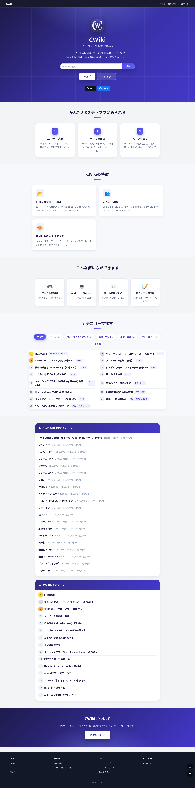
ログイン (185, 3)
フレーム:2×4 (46, 472)
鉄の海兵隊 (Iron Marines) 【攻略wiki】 (56, 367)
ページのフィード (107, 767)
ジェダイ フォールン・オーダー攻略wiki (127, 367)
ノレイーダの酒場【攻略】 (119, 360)
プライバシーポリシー (64, 767)
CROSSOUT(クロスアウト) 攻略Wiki (54, 360)
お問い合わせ (97, 735)
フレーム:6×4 (46, 521)
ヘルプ (162, 3)
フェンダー (44, 479)
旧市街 (42, 542)
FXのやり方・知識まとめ (118, 383)
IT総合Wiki (41, 353)
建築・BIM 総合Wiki (116, 399)
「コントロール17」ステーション (56, 500)
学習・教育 (127, 336)
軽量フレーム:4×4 (48, 556)
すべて (40, 336)
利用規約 (58, 763)
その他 (97, 343)
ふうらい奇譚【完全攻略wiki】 (51, 374)
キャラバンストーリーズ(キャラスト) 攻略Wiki (130, 353)
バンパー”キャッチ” (49, 563)
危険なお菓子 (45, 528)
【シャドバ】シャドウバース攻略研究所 (55, 399)
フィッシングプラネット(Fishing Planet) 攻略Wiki (59, 383)
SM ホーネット (46, 535)
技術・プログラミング (79, 336)
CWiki (9, 4)
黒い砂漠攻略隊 (114, 374)
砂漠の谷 (43, 486)
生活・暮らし (149, 336)
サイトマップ (105, 763)
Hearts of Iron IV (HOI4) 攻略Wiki (53, 392)
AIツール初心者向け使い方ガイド (52, 406)
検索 (128, 66)
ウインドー (44, 444)
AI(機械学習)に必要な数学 (119, 392)
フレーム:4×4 (46, 458)
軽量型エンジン (46, 549)
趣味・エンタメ (106, 336)
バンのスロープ (46, 451)
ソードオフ (44, 507)
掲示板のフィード (107, 772)
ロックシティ (45, 570)
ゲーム (54, 336)
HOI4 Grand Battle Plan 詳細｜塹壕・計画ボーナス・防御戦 (70, 437)
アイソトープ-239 (47, 493)
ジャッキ (43, 465)
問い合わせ (173, 3)
